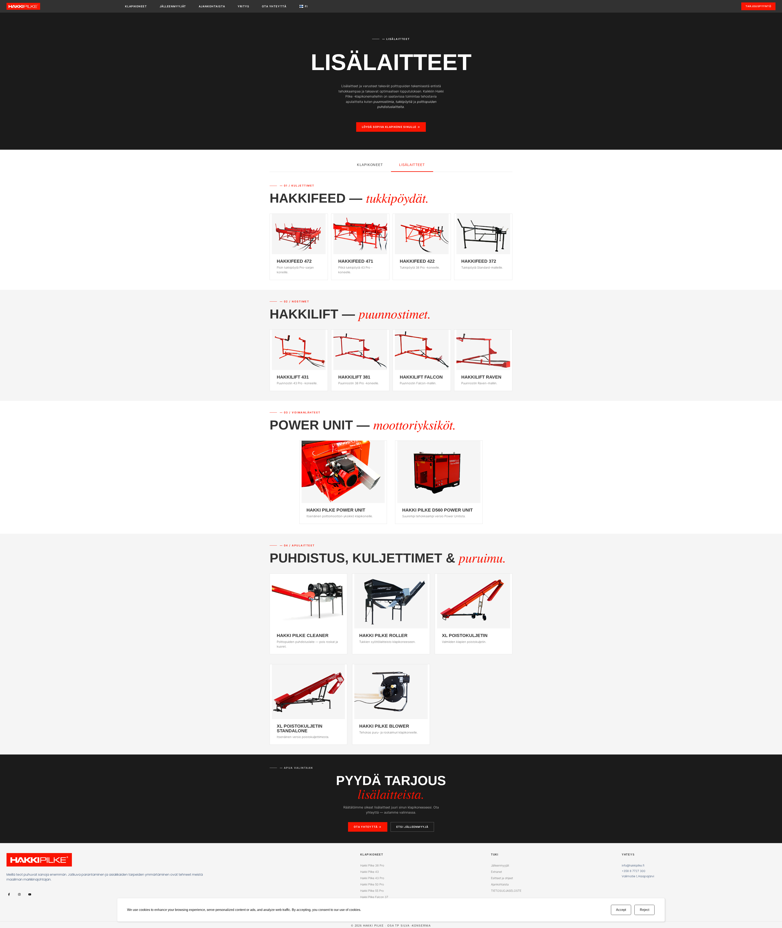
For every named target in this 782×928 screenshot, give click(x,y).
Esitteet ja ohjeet (502, 878)
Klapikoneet (136, 6)
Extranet (496, 871)
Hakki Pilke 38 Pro (372, 865)
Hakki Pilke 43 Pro (372, 878)
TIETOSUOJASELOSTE (506, 890)
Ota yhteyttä (274, 6)
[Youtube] (29, 894)
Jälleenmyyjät (173, 6)
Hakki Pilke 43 (369, 871)
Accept (621, 910)
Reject (644, 910)
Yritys (243, 6)
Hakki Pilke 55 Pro (372, 890)
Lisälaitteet (412, 165)
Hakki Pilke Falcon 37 (374, 897)
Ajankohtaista (212, 6)
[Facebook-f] (9, 894)
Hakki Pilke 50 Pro (372, 884)
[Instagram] (19, 894)
